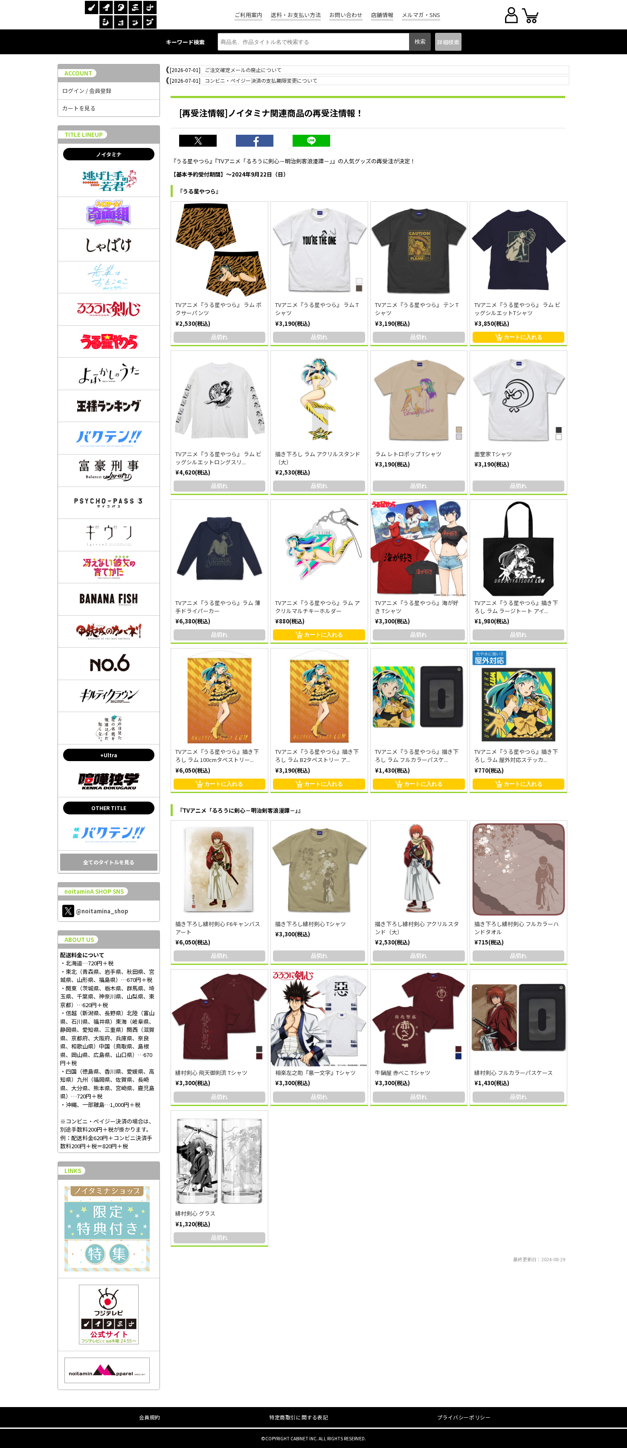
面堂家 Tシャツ (493, 454)
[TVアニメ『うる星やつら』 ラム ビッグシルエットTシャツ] (518, 250)
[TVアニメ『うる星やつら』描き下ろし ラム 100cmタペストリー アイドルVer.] (219, 697)
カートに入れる (523, 337)
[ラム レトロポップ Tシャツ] (419, 399)
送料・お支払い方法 (296, 15)
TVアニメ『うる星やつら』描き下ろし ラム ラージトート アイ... (516, 607)
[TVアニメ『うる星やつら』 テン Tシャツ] (419, 250)
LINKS (72, 1171)
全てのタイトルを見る (108, 862)
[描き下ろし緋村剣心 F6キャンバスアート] (219, 869)
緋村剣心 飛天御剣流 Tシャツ (211, 1073)
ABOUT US (79, 939)
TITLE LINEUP (83, 134)
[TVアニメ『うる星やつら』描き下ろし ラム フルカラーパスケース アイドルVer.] (419, 697)
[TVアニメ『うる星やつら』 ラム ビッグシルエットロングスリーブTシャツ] (219, 399)
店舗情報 (382, 15)
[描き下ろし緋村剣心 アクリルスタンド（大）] (419, 869)
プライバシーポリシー (464, 1417)
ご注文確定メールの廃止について (243, 69)
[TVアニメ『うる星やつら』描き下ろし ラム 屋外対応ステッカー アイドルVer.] (518, 697)
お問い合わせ (346, 15)
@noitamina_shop (102, 911)
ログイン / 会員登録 (86, 91)
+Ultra (108, 755)
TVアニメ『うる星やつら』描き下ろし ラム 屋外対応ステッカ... (516, 755)
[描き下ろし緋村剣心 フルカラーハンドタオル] (518, 869)
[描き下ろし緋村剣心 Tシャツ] (319, 869)
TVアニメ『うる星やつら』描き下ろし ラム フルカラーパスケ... (417, 755)
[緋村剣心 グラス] (219, 1159)
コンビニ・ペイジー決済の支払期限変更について (261, 80)
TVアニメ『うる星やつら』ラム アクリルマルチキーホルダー (317, 607)
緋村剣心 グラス (195, 1213)
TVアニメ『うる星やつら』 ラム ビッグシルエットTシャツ (517, 309)
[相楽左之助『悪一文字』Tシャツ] (319, 1018)
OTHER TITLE (108, 807)
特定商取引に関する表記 (298, 1417)
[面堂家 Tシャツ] (518, 399)
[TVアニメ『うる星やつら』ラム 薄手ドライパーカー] (219, 548)
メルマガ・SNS (421, 15)
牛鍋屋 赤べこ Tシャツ (402, 1073)
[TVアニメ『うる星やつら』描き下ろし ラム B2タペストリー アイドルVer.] (319, 697)
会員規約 (149, 1417)
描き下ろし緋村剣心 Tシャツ (310, 924)
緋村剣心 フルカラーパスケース (513, 1073)
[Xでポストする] (202, 141)
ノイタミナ (109, 154)
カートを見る (79, 108)
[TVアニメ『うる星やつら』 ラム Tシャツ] (319, 250)
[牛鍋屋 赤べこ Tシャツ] (419, 1018)
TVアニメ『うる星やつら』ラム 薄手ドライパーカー (217, 607)
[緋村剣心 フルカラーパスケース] (518, 1018)
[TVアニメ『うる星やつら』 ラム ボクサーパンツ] (219, 250)
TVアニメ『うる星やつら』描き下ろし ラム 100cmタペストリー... (217, 755)
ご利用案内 (248, 15)
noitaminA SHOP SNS (94, 891)
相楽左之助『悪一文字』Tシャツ (315, 1073)
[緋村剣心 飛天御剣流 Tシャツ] (219, 1018)
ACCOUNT (78, 73)
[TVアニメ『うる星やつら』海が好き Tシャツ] (419, 548)
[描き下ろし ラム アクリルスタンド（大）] (319, 399)
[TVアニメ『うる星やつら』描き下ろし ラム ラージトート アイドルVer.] (518, 548)
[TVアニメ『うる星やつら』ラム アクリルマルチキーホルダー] (319, 548)
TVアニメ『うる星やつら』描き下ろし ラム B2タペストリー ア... (317, 755)
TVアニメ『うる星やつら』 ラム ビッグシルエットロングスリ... (218, 458)
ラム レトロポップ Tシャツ (408, 454)
